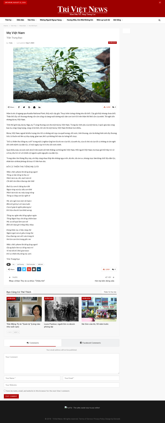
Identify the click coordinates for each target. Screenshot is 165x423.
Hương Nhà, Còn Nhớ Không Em (80, 20)
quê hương (20, 264)
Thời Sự (8, 20)
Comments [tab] (34, 343)
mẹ (13, 264)
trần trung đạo (31, 264)
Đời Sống (117, 20)
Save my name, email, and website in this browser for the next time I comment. (38, 391)
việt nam (40, 264)
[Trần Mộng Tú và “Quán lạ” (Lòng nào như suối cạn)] (24, 309)
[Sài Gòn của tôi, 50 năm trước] (99, 309)
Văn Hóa (31, 20)
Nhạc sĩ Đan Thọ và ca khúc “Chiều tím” (27, 281)
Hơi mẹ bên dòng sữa (104, 281)
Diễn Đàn (20, 20)
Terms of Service (86, 419)
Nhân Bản (112, 42)
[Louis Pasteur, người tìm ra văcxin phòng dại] (61, 309)
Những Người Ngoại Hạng (51, 20)
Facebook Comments (92, 343)
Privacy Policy (99, 419)
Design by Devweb (112, 419)
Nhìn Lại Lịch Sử (103, 20)
